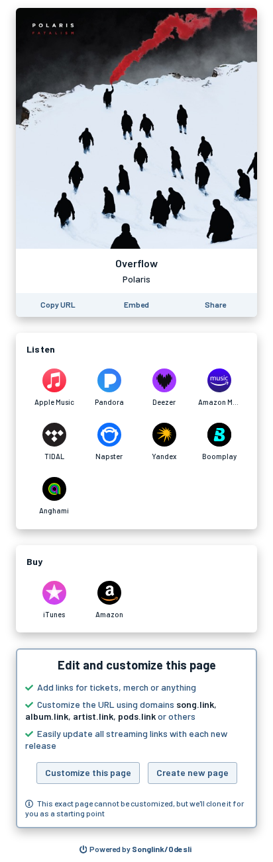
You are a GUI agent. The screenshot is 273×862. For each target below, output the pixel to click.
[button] (136, 738)
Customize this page (88, 772)
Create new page (192, 772)
